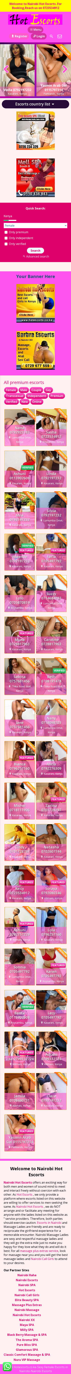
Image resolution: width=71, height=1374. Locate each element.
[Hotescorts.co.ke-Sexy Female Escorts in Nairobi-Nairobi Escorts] (35, 19)
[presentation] (6, 69)
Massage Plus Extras (27, 1307)
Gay (48, 393)
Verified (11, 404)
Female (11, 393)
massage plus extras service (39, 1253)
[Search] (51, 36)
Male (23, 393)
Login (41, 36)
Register (21, 36)
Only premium (18, 235)
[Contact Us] (59, 36)
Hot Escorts (25, 1197)
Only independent (20, 241)
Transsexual (14, 398)
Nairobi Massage (27, 1312)
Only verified (17, 246)
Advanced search (37, 259)
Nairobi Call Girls (42, 1261)
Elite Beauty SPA (27, 1303)
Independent (37, 398)
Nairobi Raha (26, 1278)
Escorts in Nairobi (49, 1225)
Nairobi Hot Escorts (18, 1185)
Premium (57, 398)
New (24, 404)
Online (37, 404)
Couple (36, 393)
